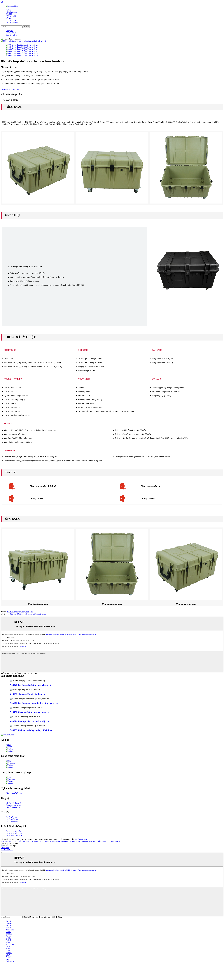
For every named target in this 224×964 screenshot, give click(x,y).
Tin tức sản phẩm (12, 821)
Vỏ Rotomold (11, 16)
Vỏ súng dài (46, 841)
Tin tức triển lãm (12, 819)
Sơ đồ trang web (81, 839)
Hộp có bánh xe (11, 35)
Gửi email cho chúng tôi (10, 90)
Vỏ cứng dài (36, 841)
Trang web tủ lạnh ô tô (14, 835)
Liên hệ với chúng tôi (13, 22)
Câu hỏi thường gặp (13, 807)
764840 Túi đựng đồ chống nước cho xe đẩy (31, 685)
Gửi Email (5, 848)
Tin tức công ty (11, 817)
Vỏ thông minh (11, 12)
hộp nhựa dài (115, 841)
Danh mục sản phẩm (13, 805)
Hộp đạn (9, 18)
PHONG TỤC (11, 20)
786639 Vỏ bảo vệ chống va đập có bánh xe (31, 730)
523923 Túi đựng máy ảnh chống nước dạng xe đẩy (27, 614)
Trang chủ (9, 31)
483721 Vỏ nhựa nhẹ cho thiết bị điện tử (29, 721)
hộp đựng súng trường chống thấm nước (16, 841)
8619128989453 (7, 850)
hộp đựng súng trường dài (61, 841)
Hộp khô (9, 14)
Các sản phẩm (11, 33)
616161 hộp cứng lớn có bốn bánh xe (28, 694)
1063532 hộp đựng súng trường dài (20, 612)
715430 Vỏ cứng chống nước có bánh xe (29, 712)
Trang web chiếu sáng (14, 833)
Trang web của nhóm (13, 831)
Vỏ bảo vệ (9, 10)
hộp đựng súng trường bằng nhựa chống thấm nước (91, 841)
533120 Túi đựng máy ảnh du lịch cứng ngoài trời (34, 703)
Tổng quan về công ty (14, 793)
